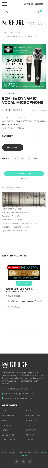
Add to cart (12, 147)
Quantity (7, 136)
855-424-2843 (22, 389)
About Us (30, 435)
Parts (4, 420)
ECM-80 (32, 121)
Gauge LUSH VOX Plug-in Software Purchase (19, 290)
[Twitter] (22, 158)
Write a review (39, 110)
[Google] (35, 158)
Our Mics (41, 121)
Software (6, 425)
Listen (5, 430)
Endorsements (33, 415)
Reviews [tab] (24, 179)
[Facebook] (15, 158)
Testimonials (32, 420)
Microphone (8, 93)
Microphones (8, 415)
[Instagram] (30, 461)
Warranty (31, 430)
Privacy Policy (8, 440)
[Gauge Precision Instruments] (24, 22)
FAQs (28, 425)
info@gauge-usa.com (23, 394)
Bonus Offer (22, 121)
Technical (30, 411)
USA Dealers (8, 435)
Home (4, 33)
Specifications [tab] (24, 174)
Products (15, 33)
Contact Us (31, 440)
